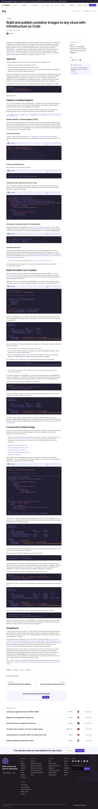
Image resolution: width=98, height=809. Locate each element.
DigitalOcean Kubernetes (14, 454)
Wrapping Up (73, 52)
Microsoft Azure (52, 763)
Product (15, 5)
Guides (22, 770)
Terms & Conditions (38, 804)
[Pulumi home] (6, 5)
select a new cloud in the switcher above (42, 260)
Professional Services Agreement (58, 804)
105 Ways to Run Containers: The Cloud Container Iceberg (24, 729)
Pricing (56, 5)
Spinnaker (52, 641)
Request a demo (25, 791)
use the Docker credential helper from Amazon (42, 227)
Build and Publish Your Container (78, 48)
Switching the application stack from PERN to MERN (22, 712)
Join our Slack (24, 784)
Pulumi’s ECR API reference (52, 255)
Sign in (86, 5)
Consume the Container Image (77, 50)
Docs (43, 5)
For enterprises (34, 5)
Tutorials (9, 18)
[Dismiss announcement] (95, 1)
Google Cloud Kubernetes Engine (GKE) (18, 452)
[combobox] (92, 11)
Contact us (79, 5)
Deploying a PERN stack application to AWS (19, 740)
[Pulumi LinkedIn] (84, 761)
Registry (48, 5)
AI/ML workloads (52, 772)
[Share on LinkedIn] (73, 60)
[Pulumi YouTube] (78, 761)
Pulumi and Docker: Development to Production (21, 723)
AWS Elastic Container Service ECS (17, 445)
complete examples (14, 660)
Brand (65, 774)
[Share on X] (78, 60)
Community (23, 777)
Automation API (10, 646)
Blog (52, 5)
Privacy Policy (47, 804)
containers (15, 669)
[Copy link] (70, 60)
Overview (33, 761)
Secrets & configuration (36, 765)
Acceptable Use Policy (28, 804)
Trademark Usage (18, 804)
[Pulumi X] (81, 761)
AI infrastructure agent (36, 770)
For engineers (24, 5)
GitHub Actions (31, 641)
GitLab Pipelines (40, 641)
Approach (72, 44)
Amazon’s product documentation (15, 257)
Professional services (26, 789)
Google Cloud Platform (54, 765)
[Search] (92, 11)
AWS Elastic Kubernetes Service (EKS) (18, 447)
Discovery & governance (36, 768)
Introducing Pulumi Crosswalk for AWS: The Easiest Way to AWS (26, 735)
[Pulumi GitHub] (76, 761)
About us (66, 761)
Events (22, 772)
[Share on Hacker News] (80, 60)
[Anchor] (17, 59)
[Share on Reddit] (75, 60)
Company (62, 5)
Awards (66, 770)
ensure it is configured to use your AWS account (38, 136)
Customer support (25, 787)
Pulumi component (20, 355)
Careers (66, 765)
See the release (62, 1)
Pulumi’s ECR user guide (38, 255)
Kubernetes (51, 768)
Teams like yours (53, 774)
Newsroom (66, 768)
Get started (92, 5)
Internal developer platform (37, 772)
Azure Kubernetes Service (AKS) (16, 450)
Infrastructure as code (12, 52)
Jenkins (48, 641)
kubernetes (28, 669)
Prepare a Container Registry (77, 46)
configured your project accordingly (21, 438)
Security (66, 772)
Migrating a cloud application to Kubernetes (20, 717)
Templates (23, 765)
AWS (50, 761)
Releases (23, 774)
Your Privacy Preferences (7, 804)
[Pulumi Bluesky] (87, 761)
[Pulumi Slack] (73, 761)
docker (21, 669)
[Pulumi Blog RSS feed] (95, 11)
